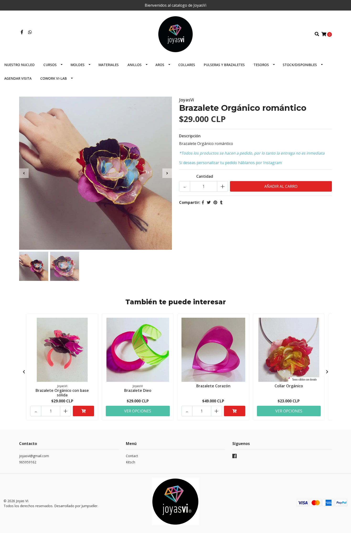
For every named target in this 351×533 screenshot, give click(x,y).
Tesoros (261, 64)
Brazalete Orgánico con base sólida (62, 393)
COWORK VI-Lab (53, 78)
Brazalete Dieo (137, 390)
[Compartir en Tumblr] (221, 202)
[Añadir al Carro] (83, 411)
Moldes (77, 64)
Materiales (108, 64)
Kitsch (130, 462)
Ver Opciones (137, 411)
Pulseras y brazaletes (224, 64)
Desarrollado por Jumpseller (75, 506)
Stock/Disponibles (300, 64)
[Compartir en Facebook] (203, 202)
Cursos (50, 64)
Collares (186, 64)
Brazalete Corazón (213, 386)
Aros (159, 64)
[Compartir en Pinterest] (215, 202)
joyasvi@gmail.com (34, 456)
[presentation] (24, 173)
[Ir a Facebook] (22, 32)
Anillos (135, 64)
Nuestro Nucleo (19, 64)
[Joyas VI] (175, 33)
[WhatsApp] (30, 32)
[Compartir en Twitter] (209, 202)
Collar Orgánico (289, 386)
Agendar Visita (18, 78)
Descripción (190, 136)
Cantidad (204, 176)
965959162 (27, 462)
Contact (132, 456)
